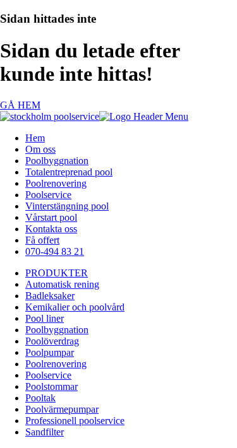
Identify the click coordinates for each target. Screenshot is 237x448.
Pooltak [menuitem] (40, 397)
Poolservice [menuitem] (48, 194)
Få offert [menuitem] (42, 240)
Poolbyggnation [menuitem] (56, 160)
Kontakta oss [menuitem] (51, 228)
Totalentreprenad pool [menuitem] (68, 172)
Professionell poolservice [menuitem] (75, 420)
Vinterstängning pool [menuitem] (67, 206)
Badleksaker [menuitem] (50, 295)
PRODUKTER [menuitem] (56, 273)
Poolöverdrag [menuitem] (52, 341)
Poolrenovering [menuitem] (56, 183)
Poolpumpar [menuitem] (49, 352)
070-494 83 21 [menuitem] (54, 251)
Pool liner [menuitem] (44, 318)
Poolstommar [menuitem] (51, 386)
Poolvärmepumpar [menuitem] (62, 409)
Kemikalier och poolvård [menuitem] (75, 307)
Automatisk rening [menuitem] (62, 284)
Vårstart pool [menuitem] (51, 217)
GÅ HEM (20, 105)
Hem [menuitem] (35, 138)
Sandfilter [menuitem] (44, 432)
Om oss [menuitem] (40, 149)
